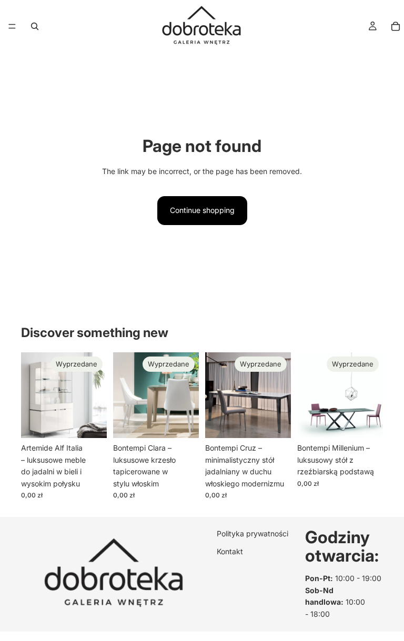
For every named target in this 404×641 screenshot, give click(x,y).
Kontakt (230, 551)
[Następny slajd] (95, 395)
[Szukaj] (34, 26)
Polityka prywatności (252, 533)
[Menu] (12, 26)
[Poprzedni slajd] (32, 395)
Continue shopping (202, 210)
